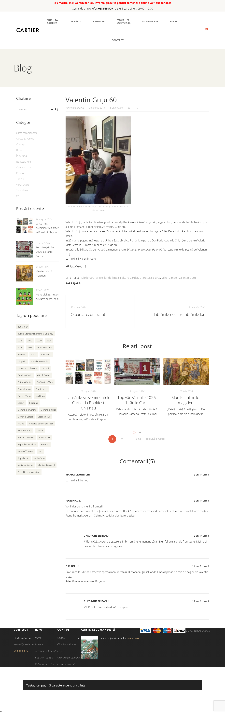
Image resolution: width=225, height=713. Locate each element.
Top (40, 451)
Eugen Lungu (24, 389)
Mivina (21, 423)
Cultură (45, 368)
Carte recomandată (27, 132)
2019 (29, 340)
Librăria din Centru (27, 409)
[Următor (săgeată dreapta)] (1, 711)
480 (138, 439)
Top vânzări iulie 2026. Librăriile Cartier (137, 400)
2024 (48, 340)
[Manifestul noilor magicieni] (186, 371)
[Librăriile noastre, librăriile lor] (174, 311)
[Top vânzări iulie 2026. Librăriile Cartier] (137, 371)
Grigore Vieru (24, 395)
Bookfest (22, 354)
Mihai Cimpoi (169, 278)
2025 (20, 347)
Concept (20, 144)
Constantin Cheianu (27, 368)
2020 (39, 340)
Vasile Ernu (39, 458)
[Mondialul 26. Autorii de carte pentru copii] (24, 296)
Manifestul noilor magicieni (186, 400)
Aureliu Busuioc (44, 347)
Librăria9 (33, 402)
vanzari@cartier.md (24, 644)
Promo (20, 173)
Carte (33, 354)
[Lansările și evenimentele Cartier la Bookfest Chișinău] (88, 371)
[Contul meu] (195, 30)
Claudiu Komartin (39, 361)
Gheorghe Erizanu (96, 535)
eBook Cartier (43, 375)
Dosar (19, 150)
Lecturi (21, 402)
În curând (21, 155)
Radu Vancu (45, 437)
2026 (29, 347)
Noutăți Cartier (25, 430)
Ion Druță (40, 395)
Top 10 (20, 179)
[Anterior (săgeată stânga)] (0, 711)
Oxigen (40, 430)
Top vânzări (23, 458)
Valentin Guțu (187, 278)
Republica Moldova (27, 444)
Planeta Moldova (26, 437)
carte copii (46, 354)
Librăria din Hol (48, 409)
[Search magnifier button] (56, 109)
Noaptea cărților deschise (41, 423)
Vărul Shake (22, 184)
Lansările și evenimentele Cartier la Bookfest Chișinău (88, 403)
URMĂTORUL (156, 439)
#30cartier (23, 326)
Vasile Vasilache (25, 465)
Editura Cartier (129, 278)
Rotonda (45, 444)
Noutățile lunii (23, 161)
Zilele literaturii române (29, 472)
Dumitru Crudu (25, 375)
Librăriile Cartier (25, 416)
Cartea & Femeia (25, 138)
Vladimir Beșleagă (46, 465)
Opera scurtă (23, 167)
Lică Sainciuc (44, 416)
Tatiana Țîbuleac (25, 451)
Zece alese (22, 190)
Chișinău (22, 361)
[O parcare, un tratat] (100, 311)
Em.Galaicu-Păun (45, 382)
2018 (20, 340)
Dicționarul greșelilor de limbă (100, 278)
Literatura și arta (150, 278)
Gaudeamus (41, 389)
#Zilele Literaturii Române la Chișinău (35, 333)
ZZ (129, 107)
